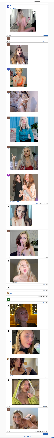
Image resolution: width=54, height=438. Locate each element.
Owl (44, 284)
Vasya (8, 40)
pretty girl (11, 43)
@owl (11, 341)
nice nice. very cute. (13, 8)
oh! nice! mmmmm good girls (15, 201)
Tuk (8, 360)
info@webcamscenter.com (27, 436)
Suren (44, 302)
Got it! (53, 437)
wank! (11, 293)
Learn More (22, 437)
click (11, 429)
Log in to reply (45, 35)
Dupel (8, 176)
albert (8, 70)
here (17, 282)
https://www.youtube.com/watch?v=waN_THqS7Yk (18, 354)
